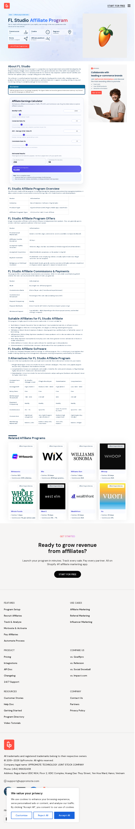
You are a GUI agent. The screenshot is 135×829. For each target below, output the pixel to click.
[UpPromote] (7, 6)
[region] (43, 805)
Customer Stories (13, 697)
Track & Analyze (12, 621)
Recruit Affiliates (13, 615)
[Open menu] (129, 6)
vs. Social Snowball (80, 669)
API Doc (8, 669)
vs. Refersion (77, 663)
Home (10, 14)
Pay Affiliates (11, 634)
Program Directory (14, 716)
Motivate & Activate (15, 628)
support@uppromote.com (23, 781)
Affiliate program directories (21, 14)
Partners (74, 704)
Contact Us (76, 697)
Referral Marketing (80, 615)
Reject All (43, 815)
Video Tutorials (12, 723)
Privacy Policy (77, 710)
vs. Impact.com (78, 675)
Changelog (9, 675)
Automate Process (14, 640)
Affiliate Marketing (80, 609)
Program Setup (12, 609)
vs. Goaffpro (77, 656)
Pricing (7, 656)
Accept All (64, 815)
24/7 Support (11, 681)
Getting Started (13, 710)
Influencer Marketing (81, 621)
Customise (21, 815)
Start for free (116, 5)
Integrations (10, 663)
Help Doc (9, 704)
